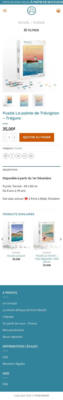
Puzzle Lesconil (16, 255)
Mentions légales (14, 364)
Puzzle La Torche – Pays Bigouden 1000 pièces (47, 258)
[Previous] (2, 246)
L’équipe (8, 317)
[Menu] (5, 10)
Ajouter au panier (37, 137)
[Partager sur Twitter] (18, 156)
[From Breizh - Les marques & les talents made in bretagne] (31, 11)
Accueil (23, 22)
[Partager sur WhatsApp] (6, 156)
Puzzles (39, 22)
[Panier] (58, 10)
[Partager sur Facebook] (12, 156)
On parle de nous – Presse (20, 323)
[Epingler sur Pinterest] (31, 156)
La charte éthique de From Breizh (25, 310)
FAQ (5, 384)
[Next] (60, 246)
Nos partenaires (13, 330)
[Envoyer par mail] (25, 156)
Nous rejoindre (13, 337)
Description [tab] (10, 169)
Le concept (10, 303)
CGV (5, 357)
